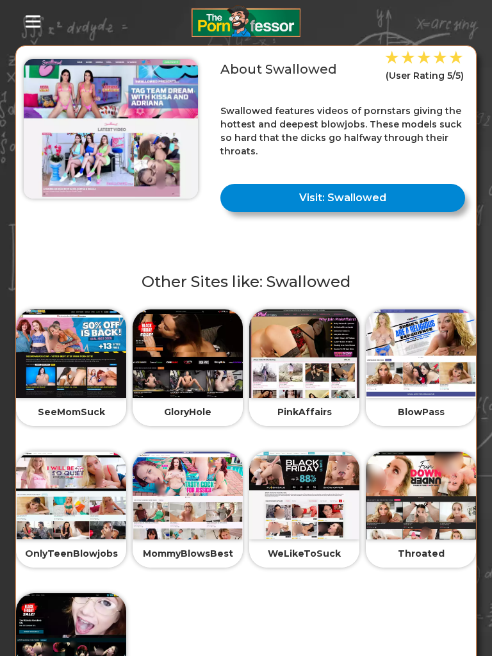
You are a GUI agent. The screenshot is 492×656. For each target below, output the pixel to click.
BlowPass (421, 412)
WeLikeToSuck (304, 553)
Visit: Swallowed (342, 198)
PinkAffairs (304, 412)
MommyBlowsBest (188, 553)
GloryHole (187, 412)
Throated (421, 553)
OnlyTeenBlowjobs (71, 553)
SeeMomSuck (71, 412)
